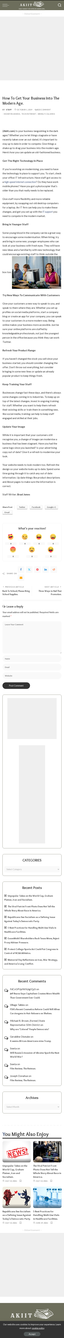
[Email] (21, 577)
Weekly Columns (46, 114)
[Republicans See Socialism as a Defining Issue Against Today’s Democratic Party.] (16, 1197)
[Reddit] (54, 569)
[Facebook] (21, 569)
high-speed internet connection (20, 181)
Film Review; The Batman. (23, 1068)
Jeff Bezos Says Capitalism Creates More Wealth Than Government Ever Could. (35, 995)
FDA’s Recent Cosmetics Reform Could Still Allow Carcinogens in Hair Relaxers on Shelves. (35, 1011)
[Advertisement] (32, 48)
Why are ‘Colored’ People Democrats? (29, 1029)
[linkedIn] (45, 569)
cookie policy (38, 1328)
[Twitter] (29, 569)
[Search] (60, 5)
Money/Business (12, 114)
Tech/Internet (28, 114)
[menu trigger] (6, 5)
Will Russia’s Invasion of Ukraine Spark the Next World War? (34, 1054)
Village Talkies (17, 1004)
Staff (9, 110)
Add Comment (44, 110)
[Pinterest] (37, 569)
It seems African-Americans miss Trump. (30, 1041)
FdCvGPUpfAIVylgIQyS (23, 989)
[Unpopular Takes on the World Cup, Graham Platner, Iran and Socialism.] (16, 1151)
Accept (32, 1334)
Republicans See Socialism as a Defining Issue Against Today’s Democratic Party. (16, 1215)
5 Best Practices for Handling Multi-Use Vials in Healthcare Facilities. (46, 1215)
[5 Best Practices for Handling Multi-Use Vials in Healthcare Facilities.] (47, 1197)
